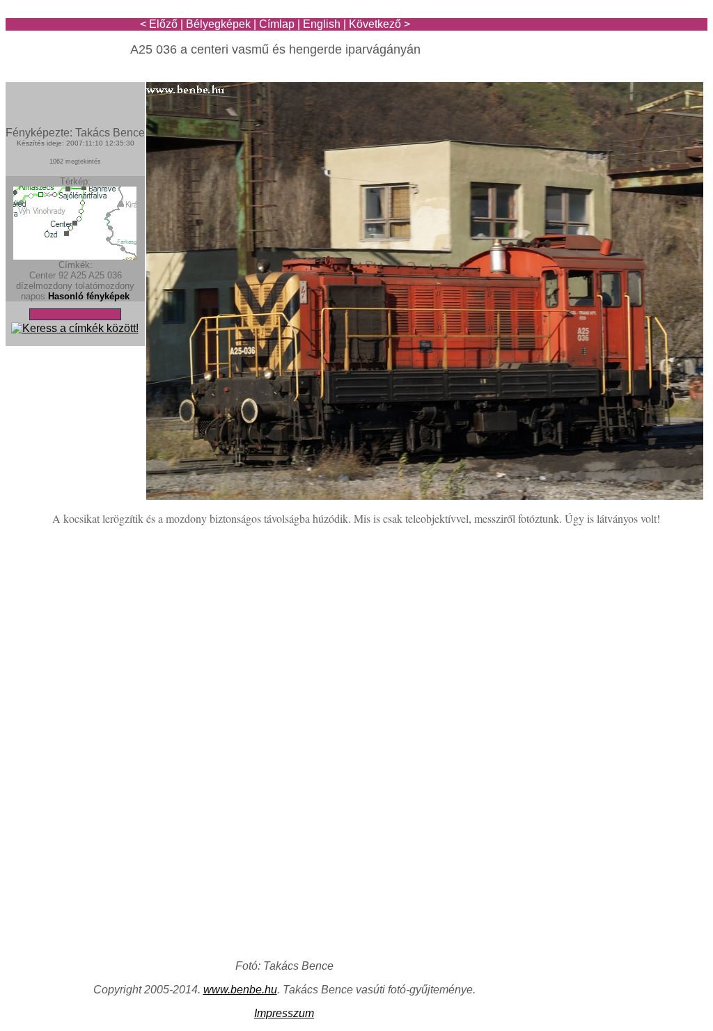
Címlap (277, 24)
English (321, 24)
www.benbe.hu (240, 989)
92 (63, 275)
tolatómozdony (104, 286)
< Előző (159, 24)
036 (114, 275)
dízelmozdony (44, 286)
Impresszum (284, 1013)
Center (42, 275)
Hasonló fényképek (89, 296)
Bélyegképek (218, 24)
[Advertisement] (625, 50)
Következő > (379, 24)
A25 (78, 275)
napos (33, 296)
